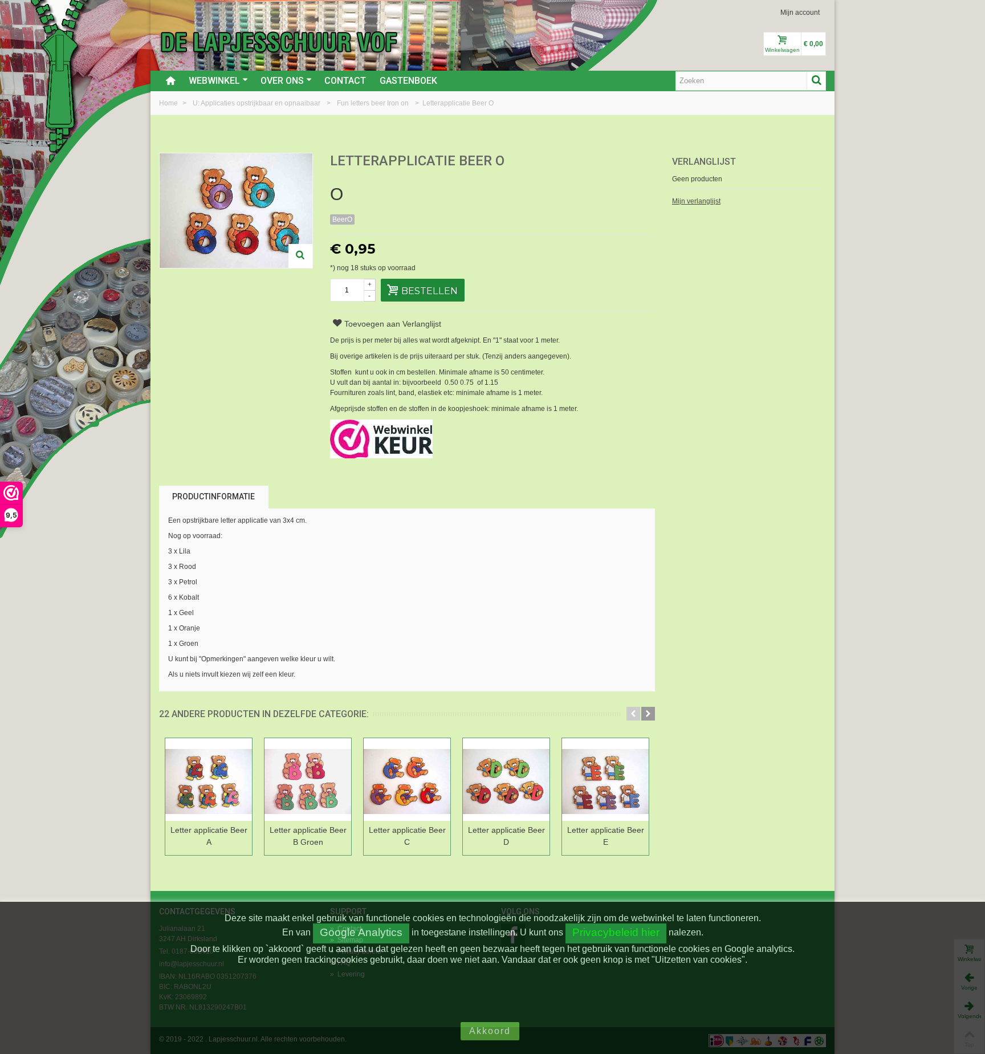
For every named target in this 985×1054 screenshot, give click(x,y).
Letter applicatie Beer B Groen (308, 836)
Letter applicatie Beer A (208, 836)
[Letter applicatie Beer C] (407, 779)
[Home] (170, 81)
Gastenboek (408, 80)
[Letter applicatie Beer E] (605, 779)
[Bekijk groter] (300, 256)
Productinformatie (213, 496)
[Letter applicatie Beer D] (506, 779)
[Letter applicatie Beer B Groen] (307, 779)
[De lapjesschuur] (278, 42)
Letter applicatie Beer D (506, 836)
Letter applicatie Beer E (605, 836)
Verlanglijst (704, 161)
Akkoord (490, 1031)
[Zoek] (816, 81)
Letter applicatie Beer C (407, 836)
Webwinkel (214, 80)
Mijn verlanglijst (696, 201)
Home (169, 103)
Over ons (282, 80)
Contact (345, 80)
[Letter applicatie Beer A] (208, 779)
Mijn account (800, 13)
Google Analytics (361, 932)
